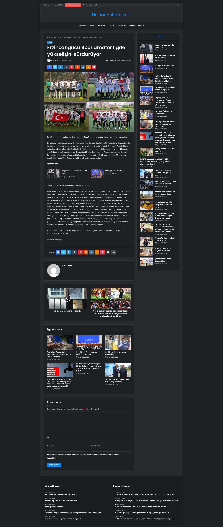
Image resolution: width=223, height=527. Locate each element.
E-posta (50, 446)
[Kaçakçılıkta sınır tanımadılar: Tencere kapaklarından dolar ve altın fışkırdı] (146, 100)
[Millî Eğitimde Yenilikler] (97, 173)
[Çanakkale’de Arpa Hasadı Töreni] (146, 262)
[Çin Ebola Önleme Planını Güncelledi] (118, 342)
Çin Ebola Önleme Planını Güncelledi (115, 353)
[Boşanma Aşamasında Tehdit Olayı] (53, 173)
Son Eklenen (158, 36)
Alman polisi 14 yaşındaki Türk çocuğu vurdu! (165, 182)
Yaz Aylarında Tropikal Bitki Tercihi (164, 150)
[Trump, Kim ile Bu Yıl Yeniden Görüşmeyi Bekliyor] (118, 370)
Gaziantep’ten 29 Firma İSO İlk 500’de (165, 56)
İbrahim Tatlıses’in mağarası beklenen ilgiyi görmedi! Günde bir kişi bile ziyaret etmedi (165, 228)
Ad (48, 437)
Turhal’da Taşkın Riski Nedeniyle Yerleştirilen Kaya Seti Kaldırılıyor (59, 354)
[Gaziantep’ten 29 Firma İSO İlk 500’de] (146, 58)
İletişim (141, 25)
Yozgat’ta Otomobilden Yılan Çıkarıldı (165, 239)
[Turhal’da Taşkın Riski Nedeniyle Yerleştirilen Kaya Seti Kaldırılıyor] (60, 342)
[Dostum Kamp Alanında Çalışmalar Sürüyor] (146, 195)
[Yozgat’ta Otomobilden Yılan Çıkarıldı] (146, 241)
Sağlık (111, 25)
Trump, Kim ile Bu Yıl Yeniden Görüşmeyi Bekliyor (117, 380)
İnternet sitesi (96, 446)
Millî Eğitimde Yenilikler (90, 5)
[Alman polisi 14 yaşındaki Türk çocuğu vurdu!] (146, 184)
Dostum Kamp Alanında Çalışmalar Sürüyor (165, 193)
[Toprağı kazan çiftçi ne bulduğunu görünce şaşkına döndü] (146, 124)
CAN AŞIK (54, 60)
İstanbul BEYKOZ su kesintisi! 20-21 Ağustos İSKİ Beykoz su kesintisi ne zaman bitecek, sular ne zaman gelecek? (59, 382)
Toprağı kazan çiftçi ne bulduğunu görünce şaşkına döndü (164, 124)
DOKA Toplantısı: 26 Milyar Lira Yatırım (163, 249)
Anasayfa (83, 25)
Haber (92, 25)
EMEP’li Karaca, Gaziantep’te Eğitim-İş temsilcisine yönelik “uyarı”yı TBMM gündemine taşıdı (88, 367)
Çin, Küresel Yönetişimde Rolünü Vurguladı (86, 353)
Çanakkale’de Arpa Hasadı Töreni (163, 260)
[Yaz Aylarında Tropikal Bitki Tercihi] (146, 152)
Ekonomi (101, 25)
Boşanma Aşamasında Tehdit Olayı (164, 46)
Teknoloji (121, 25)
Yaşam (132, 25)
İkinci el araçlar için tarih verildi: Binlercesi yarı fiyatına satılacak (165, 215)
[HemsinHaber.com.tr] (111, 14)
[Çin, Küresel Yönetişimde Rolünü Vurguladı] (89, 342)
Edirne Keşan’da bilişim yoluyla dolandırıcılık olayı (164, 204)
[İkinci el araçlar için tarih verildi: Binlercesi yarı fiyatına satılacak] (146, 216)
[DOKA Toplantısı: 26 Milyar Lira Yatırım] (146, 251)
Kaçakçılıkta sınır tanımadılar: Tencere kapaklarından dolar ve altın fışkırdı (164, 101)
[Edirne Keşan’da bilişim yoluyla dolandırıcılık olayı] (146, 205)
